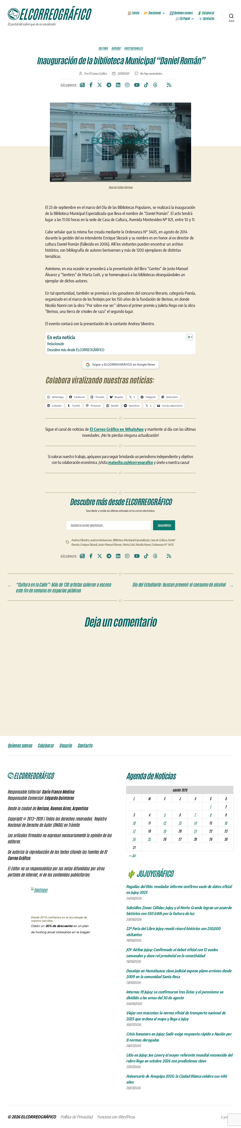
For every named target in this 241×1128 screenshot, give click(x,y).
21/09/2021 (123, 73)
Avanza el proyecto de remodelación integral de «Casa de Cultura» (120, 556)
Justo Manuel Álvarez (109, 644)
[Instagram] (127, 85)
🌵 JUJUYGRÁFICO (149, 973)
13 (179, 922)
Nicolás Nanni (143, 644)
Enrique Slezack (88, 644)
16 (225, 922)
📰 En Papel (182, 19)
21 (195, 930)
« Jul (132, 955)
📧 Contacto (206, 19)
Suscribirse (164, 617)
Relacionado (55, 343)
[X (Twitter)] (99, 85)
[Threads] (155, 85)
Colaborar (45, 845)
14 (195, 922)
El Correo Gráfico (97, 73)
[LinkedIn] (118, 85)
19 (164, 930)
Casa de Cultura (158, 640)
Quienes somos (20, 845)
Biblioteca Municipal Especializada (131, 640)
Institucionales (133, 48)
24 (133, 938)
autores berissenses (100, 640)
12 (164, 922)
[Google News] (82, 85)
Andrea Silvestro (80, 640)
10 (134, 922)
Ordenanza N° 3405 (162, 644)
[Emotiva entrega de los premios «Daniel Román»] (68, 534)
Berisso (115, 48)
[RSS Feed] (169, 85)
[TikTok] (146, 85)
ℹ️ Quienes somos (181, 13)
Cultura (103, 48)
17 (134, 930)
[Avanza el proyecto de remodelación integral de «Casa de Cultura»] (120, 534)
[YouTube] (137, 85)
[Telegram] (109, 85)
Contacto (84, 845)
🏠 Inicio (133, 13)
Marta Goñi (128, 644)
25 (149, 938)
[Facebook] (90, 85)
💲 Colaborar (205, 13)
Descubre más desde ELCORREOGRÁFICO (75, 349)
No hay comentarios (151, 73)
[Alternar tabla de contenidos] (187, 337)
